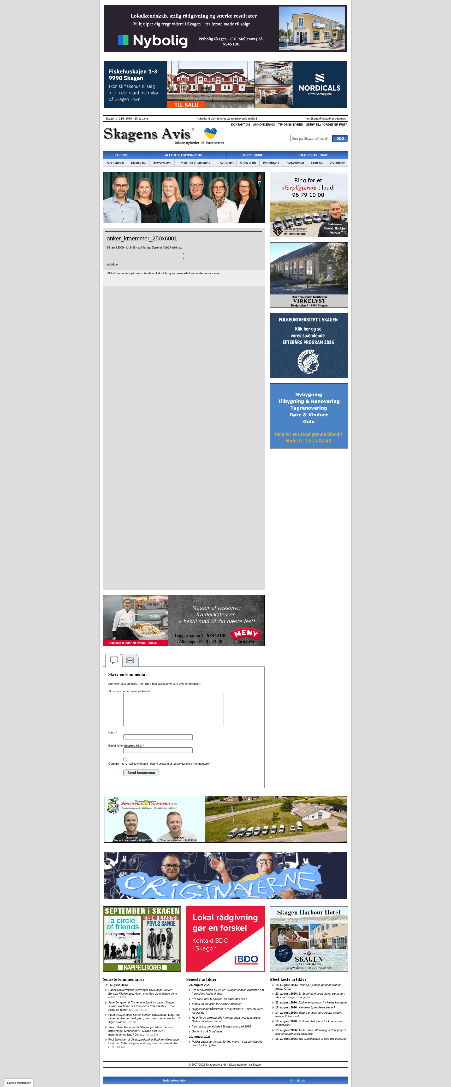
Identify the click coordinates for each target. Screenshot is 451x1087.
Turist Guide (252, 155)
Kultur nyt (227, 162)
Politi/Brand (271, 162)
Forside (121, 155)
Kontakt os (240, 124)
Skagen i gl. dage (313, 155)
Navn (112, 732)
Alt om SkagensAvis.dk (183, 155)
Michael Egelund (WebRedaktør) (161, 247)
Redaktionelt (295, 162)
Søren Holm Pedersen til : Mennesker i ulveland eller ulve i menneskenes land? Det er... (140, 1031)
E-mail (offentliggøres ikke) (126, 745)
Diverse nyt (138, 162)
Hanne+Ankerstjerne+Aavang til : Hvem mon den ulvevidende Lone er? (142, 993)
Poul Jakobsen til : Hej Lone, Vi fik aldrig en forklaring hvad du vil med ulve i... (144, 1043)
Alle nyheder (115, 162)
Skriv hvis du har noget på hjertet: (129, 691)
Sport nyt (317, 162)
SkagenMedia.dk (320, 118)
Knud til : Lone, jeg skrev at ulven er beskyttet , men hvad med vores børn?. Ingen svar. (144, 1018)
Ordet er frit (248, 162)
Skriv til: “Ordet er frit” (326, 124)
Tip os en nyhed (290, 124)
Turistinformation (175, 1080)
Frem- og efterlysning (195, 162)
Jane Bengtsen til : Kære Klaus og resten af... (141, 1006)
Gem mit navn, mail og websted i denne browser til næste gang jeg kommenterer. (159, 763)
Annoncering (264, 124)
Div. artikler (337, 162)
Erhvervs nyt (162, 162)
